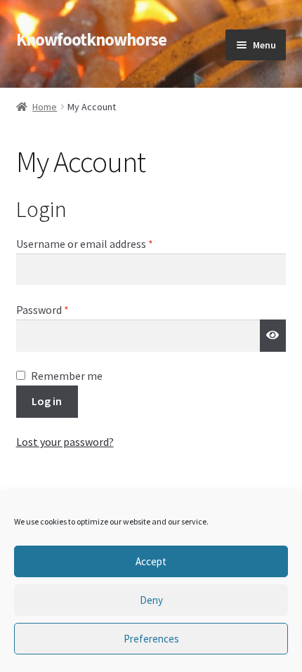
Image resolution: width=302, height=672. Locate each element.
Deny (151, 600)
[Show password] (273, 335)
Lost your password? (65, 442)
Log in (47, 401)
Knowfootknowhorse (91, 40)
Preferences (151, 638)
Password (63, 309)
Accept (151, 561)
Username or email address (105, 243)
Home (44, 106)
